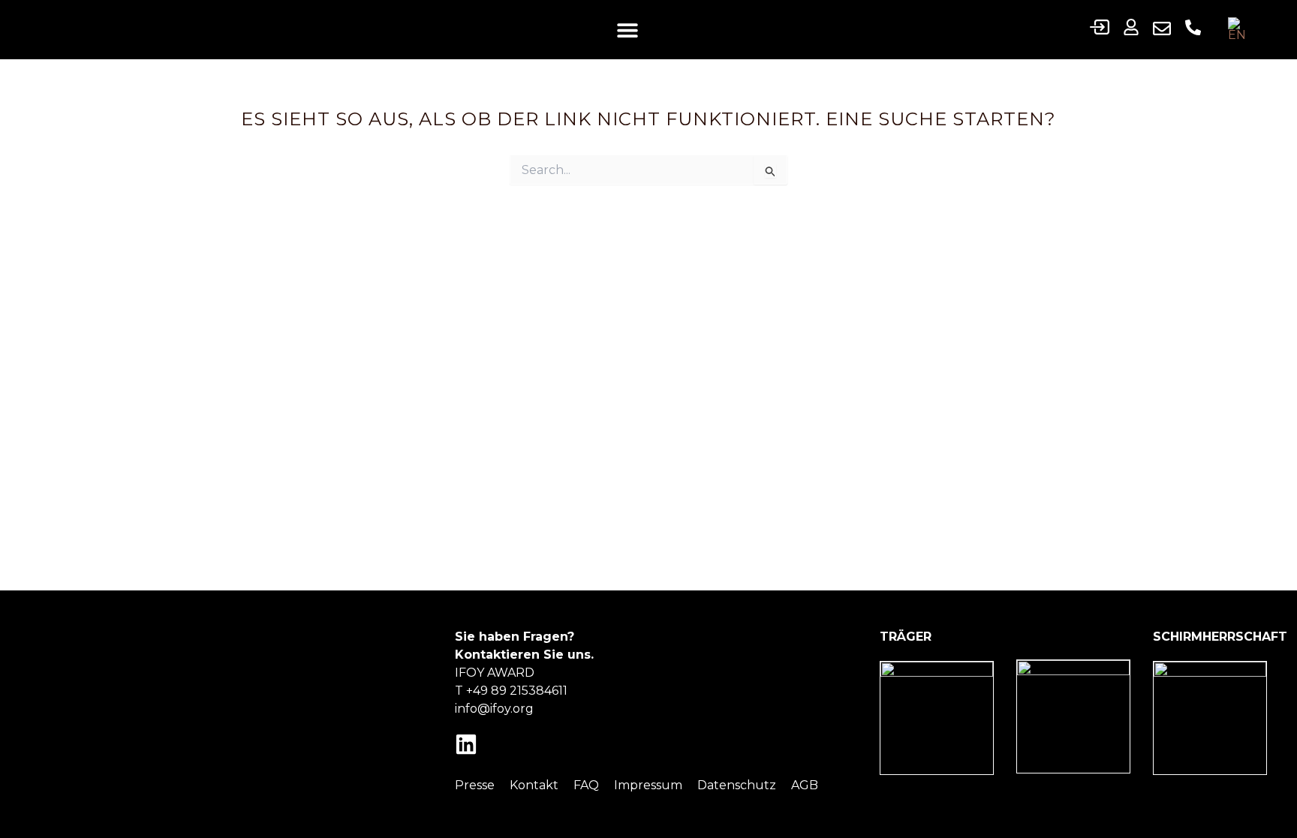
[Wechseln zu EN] (1240, 30)
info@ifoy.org (494, 708)
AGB (804, 785)
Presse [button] (475, 785)
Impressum (648, 785)
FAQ (586, 785)
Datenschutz (736, 785)
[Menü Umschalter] (627, 30)
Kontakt (534, 785)
